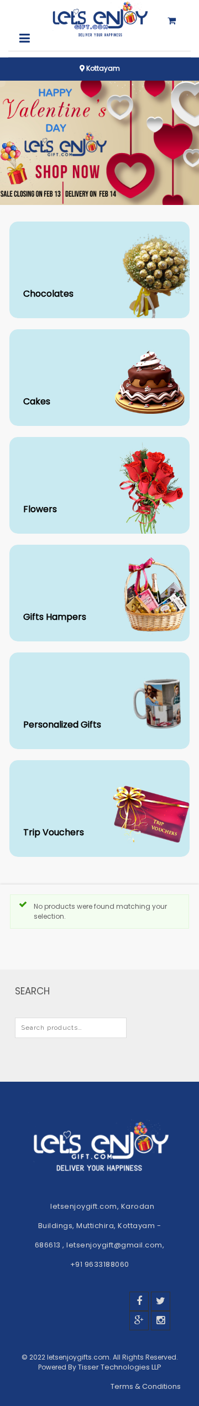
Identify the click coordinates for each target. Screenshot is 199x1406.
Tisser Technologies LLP (119, 1367)
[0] (171, 29)
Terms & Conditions (146, 1386)
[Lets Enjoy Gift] (99, 19)
